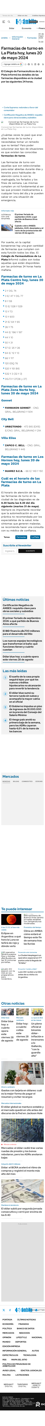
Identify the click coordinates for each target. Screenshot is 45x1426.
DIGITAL (9, 1385)
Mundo (6, 1342)
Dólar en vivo (22, 15)
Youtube (29, 1310)
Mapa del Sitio (19, 1359)
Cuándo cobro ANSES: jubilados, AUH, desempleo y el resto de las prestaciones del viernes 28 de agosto (29, 229)
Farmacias (31, 38)
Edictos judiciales (31, 1370)
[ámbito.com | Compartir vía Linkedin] (35, 64)
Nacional (37, 1337)
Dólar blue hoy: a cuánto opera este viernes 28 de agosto (21, 658)
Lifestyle (21, 1337)
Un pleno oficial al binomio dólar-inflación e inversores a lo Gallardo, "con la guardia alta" (37, 1039)
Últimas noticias (26, 1319)
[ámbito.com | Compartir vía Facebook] (29, 64)
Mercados (8, 1333)
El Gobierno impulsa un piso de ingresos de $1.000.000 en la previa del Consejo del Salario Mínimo (25, 711)
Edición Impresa (11, 1346)
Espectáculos (10, 1355)
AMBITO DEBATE (36, 1385)
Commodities (27, 781)
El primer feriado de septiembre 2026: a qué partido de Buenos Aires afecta (26, 218)
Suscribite (30, 551)
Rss (4, 1359)
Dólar (11, 28)
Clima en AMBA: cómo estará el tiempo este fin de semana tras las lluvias (33, 937)
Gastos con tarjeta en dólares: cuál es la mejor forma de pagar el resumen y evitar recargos (21, 1093)
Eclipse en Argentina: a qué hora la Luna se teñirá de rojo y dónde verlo (11, 940)
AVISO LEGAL (9, 1370)
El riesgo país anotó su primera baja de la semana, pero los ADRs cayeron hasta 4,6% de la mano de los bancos (25, 725)
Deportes (20, 1342)
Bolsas (16, 781)
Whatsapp (36, 1310)
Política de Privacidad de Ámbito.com (16, 1365)
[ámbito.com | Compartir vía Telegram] (39, 64)
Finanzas (23, 1324)
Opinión (6, 1337)
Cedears (38, 781)
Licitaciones (22, 1375)
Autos (35, 1350)
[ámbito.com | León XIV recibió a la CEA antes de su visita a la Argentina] (8, 975)
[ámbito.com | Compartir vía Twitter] (32, 64)
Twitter (3, 1310)
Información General (17, 38)
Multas (6, 1375)
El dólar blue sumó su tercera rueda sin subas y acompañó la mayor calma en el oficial (24, 697)
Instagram (16, 1310)
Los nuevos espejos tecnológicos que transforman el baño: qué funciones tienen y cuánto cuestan (22, 645)
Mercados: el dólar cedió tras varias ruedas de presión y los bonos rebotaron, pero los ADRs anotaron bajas (22, 1152)
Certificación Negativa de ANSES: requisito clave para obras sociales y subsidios (23, 116)
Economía (26, 28)
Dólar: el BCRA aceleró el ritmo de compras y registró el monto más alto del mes (21, 1170)
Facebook (10, 1310)
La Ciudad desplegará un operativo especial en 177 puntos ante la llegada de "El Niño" (30, 959)
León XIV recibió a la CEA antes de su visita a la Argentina (30, 974)
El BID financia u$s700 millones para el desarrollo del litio (21, 632)
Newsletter (38, 1310)
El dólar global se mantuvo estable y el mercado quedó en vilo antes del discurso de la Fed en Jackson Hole (22, 1110)
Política (7, 1328)
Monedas (6, 781)
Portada (7, 1319)
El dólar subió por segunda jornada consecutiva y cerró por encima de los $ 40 (21, 1212)
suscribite (33, 21)
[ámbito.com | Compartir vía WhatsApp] (25, 64)
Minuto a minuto (10, 1144)
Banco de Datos (25, 1328)
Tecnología (29, 1355)
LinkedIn (23, 1310)
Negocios (24, 1333)
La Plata (35, 537)
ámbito (4, 38)
